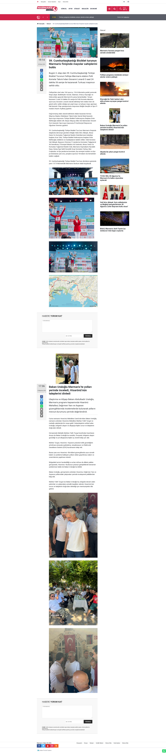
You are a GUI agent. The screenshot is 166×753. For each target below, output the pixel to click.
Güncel (64, 9)
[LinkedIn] (41, 76)
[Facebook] (41, 70)
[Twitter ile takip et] (43, 746)
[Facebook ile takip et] (39, 746)
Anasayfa (79, 743)
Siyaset (77, 9)
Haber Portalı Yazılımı (45, 750)
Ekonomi (93, 9)
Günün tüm (123, 17)
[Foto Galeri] (128, 2)
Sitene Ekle (65, 1)
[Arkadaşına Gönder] (41, 83)
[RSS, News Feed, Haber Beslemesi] (56, 746)
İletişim (92, 743)
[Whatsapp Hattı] (164, 751)
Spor (70, 9)
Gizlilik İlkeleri (99, 743)
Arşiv (59, 1)
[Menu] (109, 8)
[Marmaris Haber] (47, 8)
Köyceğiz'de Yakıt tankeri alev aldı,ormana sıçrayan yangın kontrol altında (81, 17)
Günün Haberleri (52, 1)
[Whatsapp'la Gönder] (41, 80)
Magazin (85, 9)
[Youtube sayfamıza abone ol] (47, 746)
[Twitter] (41, 73)
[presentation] (43, 17)
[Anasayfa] (38, 1)
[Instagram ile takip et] (52, 746)
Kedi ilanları (117, 743)
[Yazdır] (41, 86)
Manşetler (43, 1)
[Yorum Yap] (41, 89)
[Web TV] (124, 2)
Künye (86, 743)
